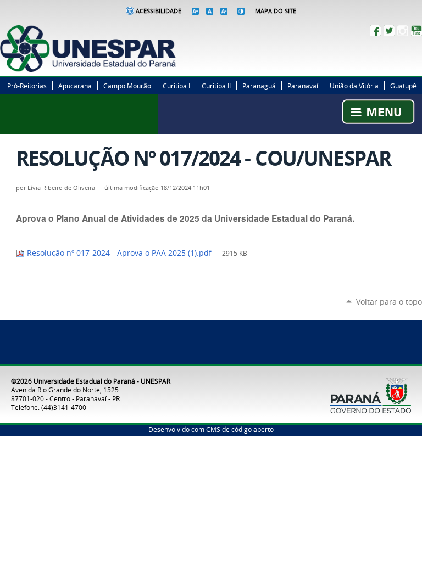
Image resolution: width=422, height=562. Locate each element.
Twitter (389, 30)
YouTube (416, 30)
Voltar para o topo (389, 301)
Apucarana (75, 85)
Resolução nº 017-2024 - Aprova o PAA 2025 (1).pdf (119, 253)
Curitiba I (176, 85)
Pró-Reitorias (27, 85)
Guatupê (403, 85)
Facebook (375, 30)
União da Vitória (354, 85)
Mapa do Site (275, 11)
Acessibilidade (158, 11)
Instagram (402, 30)
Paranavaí (302, 85)
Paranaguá (259, 85)
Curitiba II (216, 85)
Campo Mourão (127, 85)
